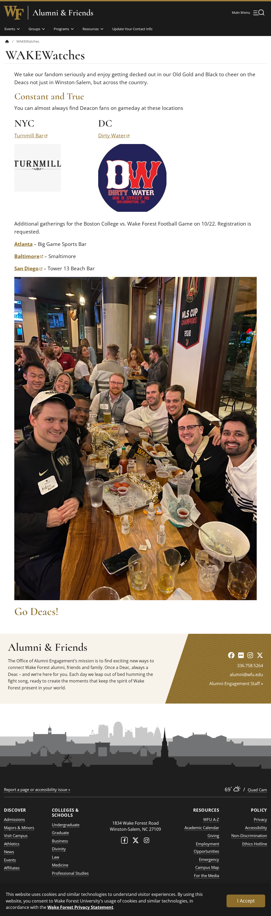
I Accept (246, 900)
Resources (91, 28)
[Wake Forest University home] (14, 13)
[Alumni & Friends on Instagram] (250, 655)
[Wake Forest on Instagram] (146, 841)
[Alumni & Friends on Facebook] (231, 655)
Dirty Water (113, 135)
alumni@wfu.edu (246, 674)
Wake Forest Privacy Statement (80, 907)
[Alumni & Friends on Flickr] (241, 655)
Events (9, 28)
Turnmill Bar (30, 135)
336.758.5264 (250, 665)
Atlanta (23, 244)
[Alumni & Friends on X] (260, 655)
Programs (61, 28)
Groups (34, 28)
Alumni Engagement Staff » (236, 683)
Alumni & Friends (63, 12)
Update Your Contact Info (132, 28)
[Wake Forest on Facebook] (124, 841)
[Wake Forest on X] (135, 841)
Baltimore (28, 256)
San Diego (28, 268)
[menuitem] (10, 41)
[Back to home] (7, 41)
